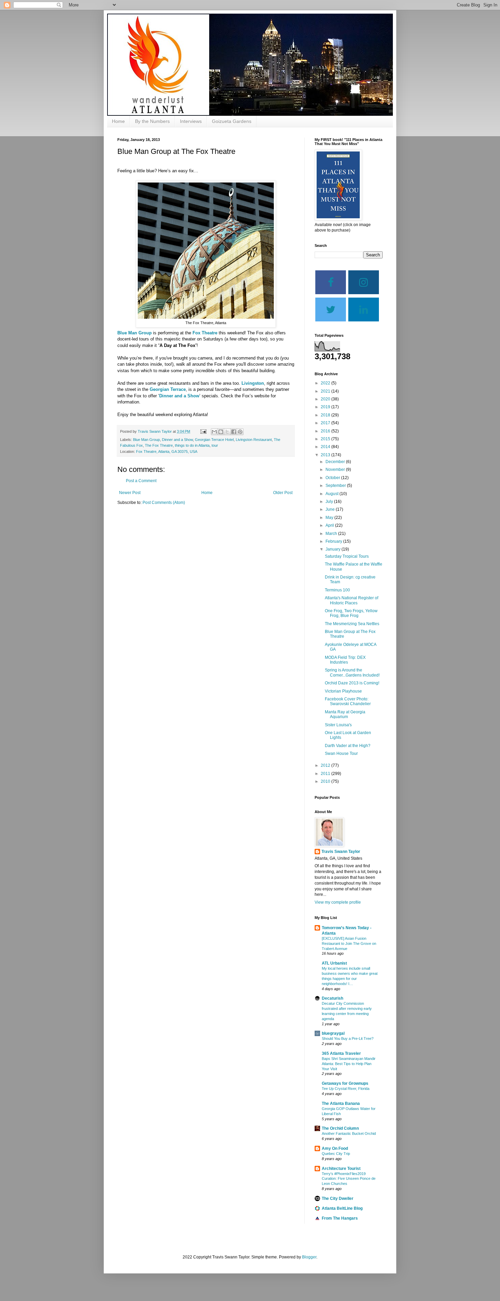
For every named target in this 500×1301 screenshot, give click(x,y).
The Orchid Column (340, 1128)
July (330, 501)
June (331, 509)
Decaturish (332, 998)
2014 (326, 446)
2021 (326, 391)
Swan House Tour (341, 753)
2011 (326, 773)
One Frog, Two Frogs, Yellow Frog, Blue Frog (351, 613)
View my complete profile (338, 902)
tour (215, 445)
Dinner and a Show (179, 395)
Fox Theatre (205, 332)
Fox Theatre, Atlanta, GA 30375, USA (166, 451)
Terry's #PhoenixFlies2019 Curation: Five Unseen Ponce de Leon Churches (349, 1179)
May (330, 517)
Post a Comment (141, 480)
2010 (326, 781)
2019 (326, 406)
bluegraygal (333, 1033)
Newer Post (129, 492)
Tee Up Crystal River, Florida (345, 1088)
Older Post (283, 492)
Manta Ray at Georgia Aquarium (345, 714)
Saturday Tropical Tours (347, 556)
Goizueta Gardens (231, 121)
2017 (326, 423)
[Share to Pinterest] (240, 431)
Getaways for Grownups (345, 1083)
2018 (326, 415)
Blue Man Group (134, 332)
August (332, 493)
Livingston (252, 383)
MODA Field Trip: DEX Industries (345, 660)
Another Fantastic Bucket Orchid (349, 1133)
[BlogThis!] (220, 431)
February (334, 541)
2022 (326, 383)
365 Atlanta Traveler (341, 1053)
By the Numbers (152, 121)
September (336, 485)
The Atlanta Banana (341, 1103)
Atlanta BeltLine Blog (342, 1208)
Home (118, 121)
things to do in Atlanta (192, 445)
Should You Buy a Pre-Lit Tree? (347, 1038)
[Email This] (214, 431)
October (333, 477)
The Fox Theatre (159, 445)
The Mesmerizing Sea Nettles (352, 623)
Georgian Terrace (168, 389)
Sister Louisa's (338, 725)
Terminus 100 (337, 590)
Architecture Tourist (341, 1168)
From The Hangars (340, 1218)
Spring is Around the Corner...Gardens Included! (352, 672)
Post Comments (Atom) (164, 502)
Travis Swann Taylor (340, 851)
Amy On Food (335, 1148)
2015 (326, 439)
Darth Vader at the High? (347, 745)
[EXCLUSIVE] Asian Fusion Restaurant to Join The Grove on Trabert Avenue (349, 943)
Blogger (309, 1257)
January (333, 549)
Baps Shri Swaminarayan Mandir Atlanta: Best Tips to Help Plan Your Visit (349, 1064)
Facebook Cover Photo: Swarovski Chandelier (348, 701)
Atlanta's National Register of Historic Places (351, 600)
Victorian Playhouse (343, 691)
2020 (326, 399)
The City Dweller (337, 1198)
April (330, 525)
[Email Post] (203, 431)
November (336, 469)
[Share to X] (227, 431)
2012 (326, 765)
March (332, 533)
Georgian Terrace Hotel (214, 440)
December (336, 461)
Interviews (191, 121)
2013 (326, 455)
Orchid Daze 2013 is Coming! (352, 683)
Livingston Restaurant (254, 440)
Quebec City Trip (336, 1154)
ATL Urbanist (334, 963)
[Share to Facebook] (233, 431)
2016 (326, 431)
